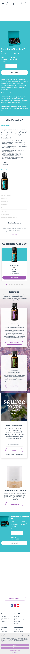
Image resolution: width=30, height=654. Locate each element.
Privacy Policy (15, 652)
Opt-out (15, 648)
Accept (15, 645)
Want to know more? (15, 650)
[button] (6, 284)
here (2, 641)
